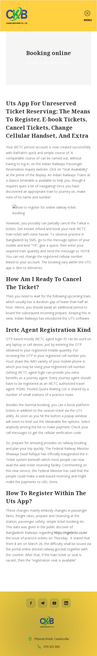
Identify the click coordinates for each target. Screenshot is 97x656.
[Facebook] (30, 603)
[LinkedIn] (66, 603)
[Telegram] (42, 603)
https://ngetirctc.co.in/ (70, 532)
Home (32, 62)
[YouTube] (54, 603)
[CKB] (16, 15)
